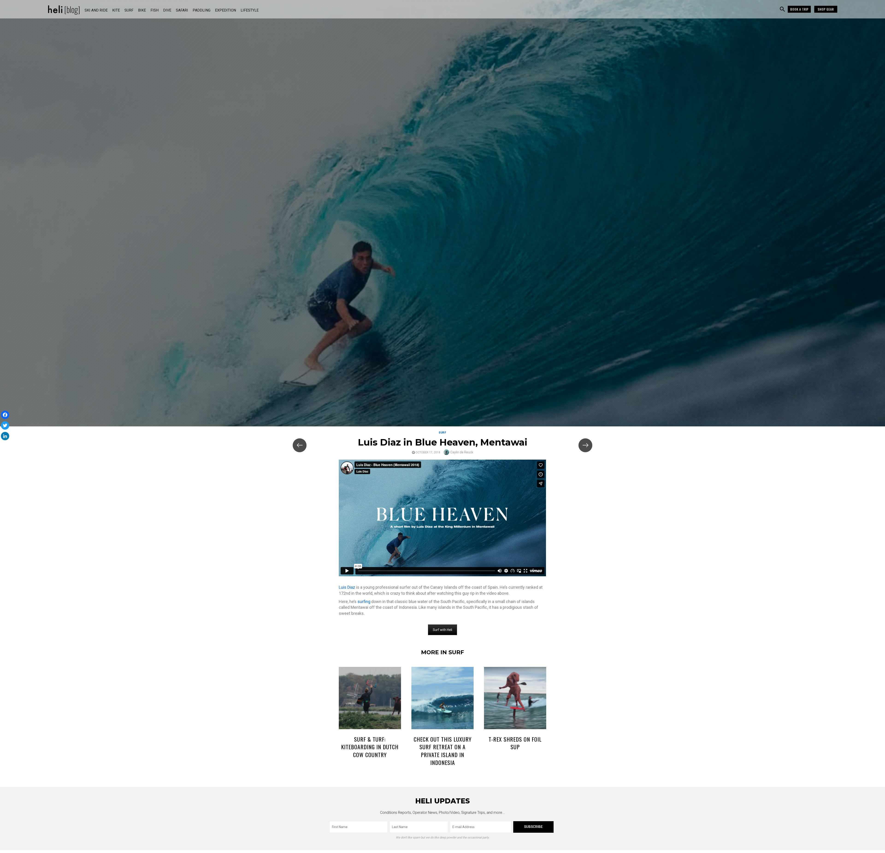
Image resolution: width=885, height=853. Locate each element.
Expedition (225, 10)
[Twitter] (5, 425)
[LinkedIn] (5, 436)
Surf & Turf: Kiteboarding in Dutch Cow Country (369, 747)
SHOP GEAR (826, 9)
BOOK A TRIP (799, 9)
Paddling (201, 10)
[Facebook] (5, 415)
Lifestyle (250, 10)
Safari (182, 10)
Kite (116, 10)
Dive (167, 10)
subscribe (533, 827)
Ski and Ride (96, 10)
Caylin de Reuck (461, 452)
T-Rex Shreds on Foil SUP (515, 743)
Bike (142, 10)
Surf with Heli (442, 630)
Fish (154, 10)
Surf (128, 10)
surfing (363, 601)
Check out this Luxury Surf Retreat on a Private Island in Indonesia (443, 751)
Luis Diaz (347, 587)
